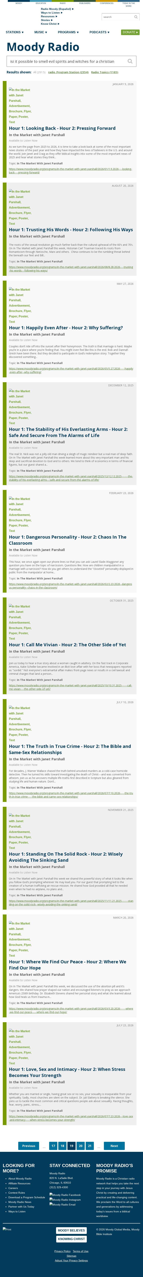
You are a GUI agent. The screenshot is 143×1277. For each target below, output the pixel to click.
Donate (129, 32)
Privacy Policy (62, 1251)
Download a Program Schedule (26, 1197)
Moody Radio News (19, 1201)
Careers (13, 1188)
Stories (45, 20)
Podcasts (98, 32)
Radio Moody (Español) (56, 8)
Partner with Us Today (21, 1206)
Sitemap (71, 1255)
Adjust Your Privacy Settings (71, 1260)
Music (39, 32)
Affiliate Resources (19, 1183)
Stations (13, 32)
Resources (48, 16)
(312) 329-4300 (59, 1187)
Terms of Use (80, 1251)
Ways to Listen (50, 12)
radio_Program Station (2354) (68, 72)
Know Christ (49, 23)
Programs (67, 32)
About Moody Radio (20, 1178)
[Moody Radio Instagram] (65, 1199)
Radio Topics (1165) (104, 72)
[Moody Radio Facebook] (65, 1194)
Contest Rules (16, 1192)
